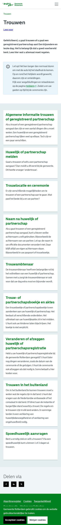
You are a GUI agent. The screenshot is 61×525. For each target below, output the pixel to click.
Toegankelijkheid (42, 501)
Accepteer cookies (15, 520)
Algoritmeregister (12, 501)
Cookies (27, 501)
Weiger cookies (37, 520)
